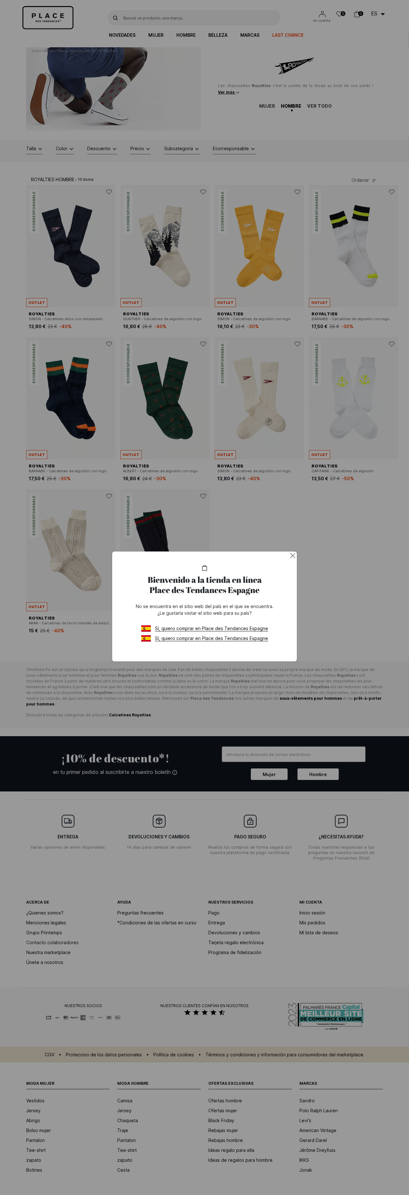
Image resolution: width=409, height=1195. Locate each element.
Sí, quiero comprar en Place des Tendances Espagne (211, 628)
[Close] (293, 556)
